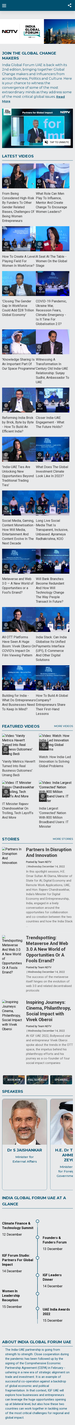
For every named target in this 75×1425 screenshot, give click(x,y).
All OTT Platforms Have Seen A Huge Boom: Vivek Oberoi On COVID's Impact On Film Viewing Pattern (19, 646)
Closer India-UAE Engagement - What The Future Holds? (50, 422)
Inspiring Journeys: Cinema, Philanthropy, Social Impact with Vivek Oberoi (48, 1011)
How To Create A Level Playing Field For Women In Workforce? (18, 261)
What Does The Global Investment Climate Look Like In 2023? (52, 471)
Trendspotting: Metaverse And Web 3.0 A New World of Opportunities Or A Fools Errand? (47, 949)
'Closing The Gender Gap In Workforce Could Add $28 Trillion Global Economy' (18, 308)
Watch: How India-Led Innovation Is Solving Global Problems (55, 761)
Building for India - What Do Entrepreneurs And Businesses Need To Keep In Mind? (19, 702)
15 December (52, 1320)
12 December (12, 1234)
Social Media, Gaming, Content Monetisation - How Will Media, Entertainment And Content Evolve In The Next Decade (18, 532)
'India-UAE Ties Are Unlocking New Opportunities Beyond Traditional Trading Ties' (18, 476)
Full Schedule (37, 1079)
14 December (12, 1271)
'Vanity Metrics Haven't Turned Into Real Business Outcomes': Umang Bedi (18, 768)
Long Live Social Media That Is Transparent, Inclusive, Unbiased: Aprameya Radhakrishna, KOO (52, 530)
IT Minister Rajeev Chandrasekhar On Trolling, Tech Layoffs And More (17, 810)
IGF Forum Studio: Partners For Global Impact (17, 1260)
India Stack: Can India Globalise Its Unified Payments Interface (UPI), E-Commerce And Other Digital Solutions (51, 648)
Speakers (61, 1079)
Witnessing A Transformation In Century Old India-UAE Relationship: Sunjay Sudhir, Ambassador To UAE (52, 371)
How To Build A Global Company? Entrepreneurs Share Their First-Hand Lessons (52, 705)
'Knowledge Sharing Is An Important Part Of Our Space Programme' (19, 364)
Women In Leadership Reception (11, 1295)
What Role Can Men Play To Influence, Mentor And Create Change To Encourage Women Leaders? (51, 203)
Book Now (14, 1079)
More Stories (63, 838)
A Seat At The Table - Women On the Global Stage (51, 261)
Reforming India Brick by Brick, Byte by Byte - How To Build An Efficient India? (18, 424)
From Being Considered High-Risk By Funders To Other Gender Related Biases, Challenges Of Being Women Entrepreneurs (18, 207)
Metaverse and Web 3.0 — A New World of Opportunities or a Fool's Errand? (18, 585)
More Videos (63, 726)
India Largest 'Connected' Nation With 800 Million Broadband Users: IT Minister (54, 817)
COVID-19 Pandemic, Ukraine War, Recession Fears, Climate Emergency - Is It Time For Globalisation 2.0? (51, 312)
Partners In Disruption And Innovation (48, 852)
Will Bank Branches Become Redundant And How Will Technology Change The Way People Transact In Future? (50, 590)
